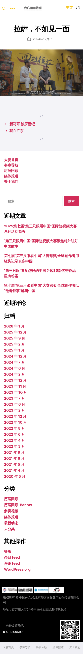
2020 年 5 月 (14, 476)
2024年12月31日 (44, 39)
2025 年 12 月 (15, 332)
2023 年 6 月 (14, 404)
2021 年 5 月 (14, 464)
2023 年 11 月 (15, 386)
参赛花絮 (11, 511)
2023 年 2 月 (14, 410)
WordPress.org (17, 569)
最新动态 (11, 523)
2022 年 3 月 (14, 446)
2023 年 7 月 (14, 398)
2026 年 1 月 (14, 326)
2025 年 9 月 (14, 338)
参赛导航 (11, 165)
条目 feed (12, 557)
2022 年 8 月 (14, 428)
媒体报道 (11, 176)
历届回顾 (11, 170)
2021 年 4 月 (14, 470)
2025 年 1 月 (14, 350)
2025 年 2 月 (14, 344)
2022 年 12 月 (15, 416)
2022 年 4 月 (14, 440)
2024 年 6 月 (14, 368)
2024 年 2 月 (14, 374)
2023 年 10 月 (15, 392)
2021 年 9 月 (14, 452)
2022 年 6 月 (14, 434)
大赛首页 (11, 160)
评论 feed (12, 563)
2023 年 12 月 (15, 380)
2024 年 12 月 (15, 356)
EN (78, 7)
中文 (69, 7)
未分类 (9, 529)
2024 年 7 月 (14, 362)
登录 (7, 551)
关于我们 (11, 181)
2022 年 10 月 (15, 422)
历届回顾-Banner (18, 505)
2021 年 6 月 (14, 458)
